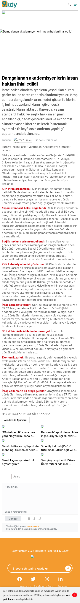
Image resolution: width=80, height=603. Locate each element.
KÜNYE (50, 586)
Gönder (13, 518)
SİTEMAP (62, 586)
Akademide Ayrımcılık (15, 419)
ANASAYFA (26, 586)
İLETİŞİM (39, 586)
